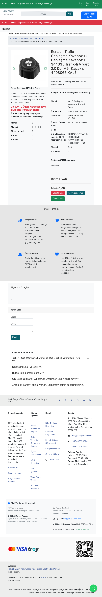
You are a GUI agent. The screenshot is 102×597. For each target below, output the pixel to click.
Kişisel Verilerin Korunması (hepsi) (35, 442)
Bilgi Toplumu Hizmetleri (51, 425)
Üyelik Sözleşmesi (35, 453)
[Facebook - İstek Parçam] (60, 400)
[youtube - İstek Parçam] (91, 400)
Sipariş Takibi (96, 4)
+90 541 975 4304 (79, 446)
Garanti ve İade (15, 473)
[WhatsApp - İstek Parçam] (66, 400)
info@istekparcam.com (72, 519)
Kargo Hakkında (52, 448)
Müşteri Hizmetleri (34, 462)
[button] (29, 68)
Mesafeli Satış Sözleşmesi (51, 442)
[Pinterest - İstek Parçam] (85, 400)
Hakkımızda (13, 467)
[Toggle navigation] (96, 28)
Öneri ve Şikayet (52, 454)
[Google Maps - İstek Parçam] (72, 400)
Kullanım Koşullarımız (50, 433)
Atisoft (43, 577)
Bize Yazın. (55, 459)
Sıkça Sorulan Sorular (14, 480)
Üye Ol (80, 4)
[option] (29, 68)
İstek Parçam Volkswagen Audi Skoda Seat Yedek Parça (34, 569)
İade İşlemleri (34, 470)
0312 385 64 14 (87, 524)
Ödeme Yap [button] (58, 198)
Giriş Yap (87, 4)
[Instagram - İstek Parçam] (78, 400)
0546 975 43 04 (82, 529)
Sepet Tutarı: (89, 15)
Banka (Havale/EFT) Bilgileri (36, 428)
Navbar (6, 28)
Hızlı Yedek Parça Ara (35, 487)
